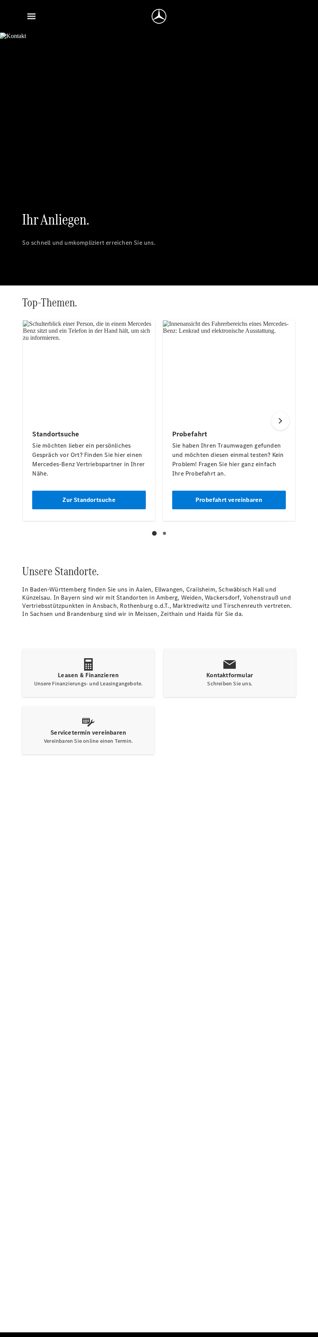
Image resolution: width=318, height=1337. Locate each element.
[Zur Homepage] (159, 16)
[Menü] (31, 16)
